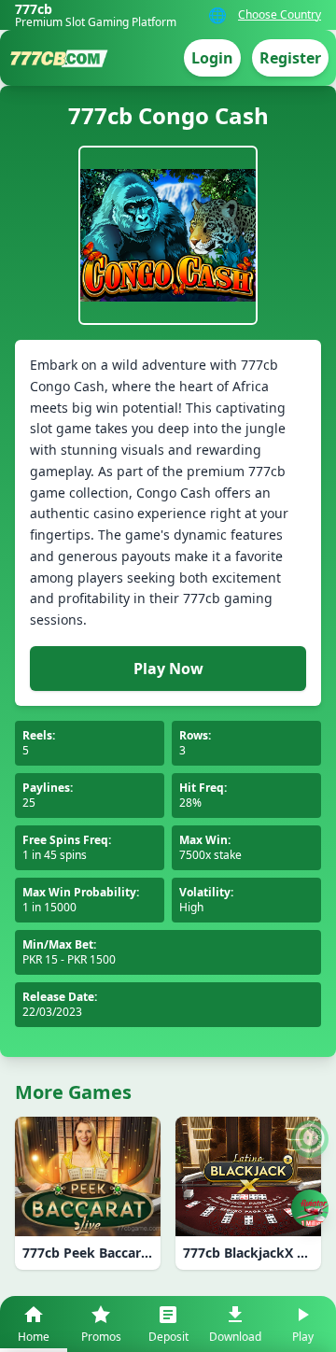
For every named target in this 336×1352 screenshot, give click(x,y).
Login (212, 58)
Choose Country (279, 14)
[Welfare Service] (310, 1139)
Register (290, 58)
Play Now (168, 668)
